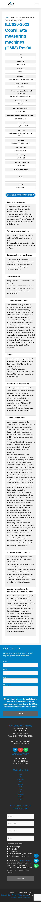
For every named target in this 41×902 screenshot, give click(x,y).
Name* (5, 662)
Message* (6, 685)
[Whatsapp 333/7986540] (25, 750)
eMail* (5, 669)
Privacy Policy (25, 860)
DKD (20, 799)
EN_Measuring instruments (18, 856)
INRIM (20, 784)
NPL (20, 789)
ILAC (20, 782)
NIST (20, 792)
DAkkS (20, 797)
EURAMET (20, 794)
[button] (36, 4)
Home (7, 18)
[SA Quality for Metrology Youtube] (20, 750)
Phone (5, 677)
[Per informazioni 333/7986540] (36, 856)
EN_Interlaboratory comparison (20, 854)
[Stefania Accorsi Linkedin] (15, 750)
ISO (20, 774)
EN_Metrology (14, 847)
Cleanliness (13, 851)
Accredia (20, 779)
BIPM (20, 787)
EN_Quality (12, 849)
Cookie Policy (6, 895)
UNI (20, 777)
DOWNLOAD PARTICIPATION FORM (20, 195)
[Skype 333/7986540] (36, 861)
